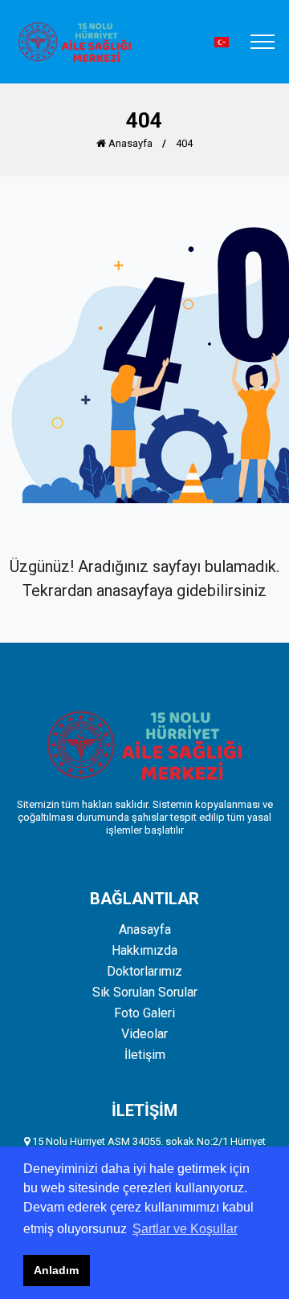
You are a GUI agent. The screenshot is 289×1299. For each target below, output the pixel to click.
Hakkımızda (144, 950)
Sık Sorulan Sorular (144, 992)
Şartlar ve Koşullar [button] (185, 1229)
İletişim (144, 1055)
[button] (221, 42)
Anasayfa (129, 143)
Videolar (144, 1034)
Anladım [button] (56, 1270)
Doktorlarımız (144, 971)
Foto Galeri (144, 1013)
